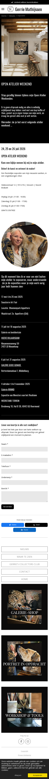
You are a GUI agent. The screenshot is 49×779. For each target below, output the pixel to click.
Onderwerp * (6, 477)
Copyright (24, 751)
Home (4, 15)
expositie (21, 15)
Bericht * (5, 488)
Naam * (4, 444)
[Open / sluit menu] (3, 9)
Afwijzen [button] (18, 775)
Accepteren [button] (37, 775)
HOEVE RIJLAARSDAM (10, 338)
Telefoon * (6, 466)
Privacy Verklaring (24, 755)
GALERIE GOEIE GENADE (11, 365)
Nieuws (12, 15)
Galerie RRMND (7, 389)
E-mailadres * (7, 455)
